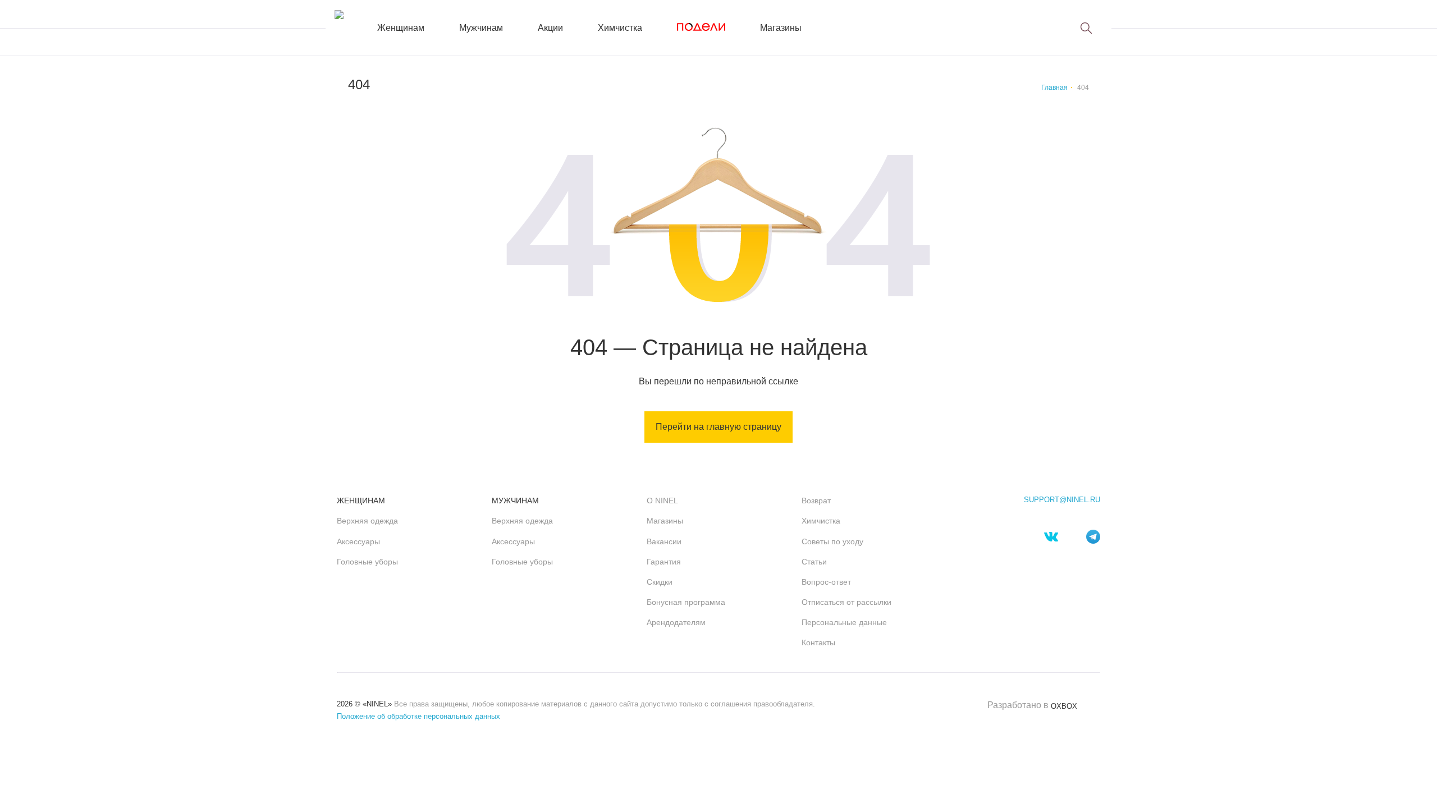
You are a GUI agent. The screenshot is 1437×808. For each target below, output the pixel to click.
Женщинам (400, 28)
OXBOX (1064, 706)
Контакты (818, 642)
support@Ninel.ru (1062, 500)
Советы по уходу (832, 541)
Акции (550, 28)
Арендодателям (676, 622)
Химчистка (620, 28)
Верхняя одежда (367, 520)
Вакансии (664, 541)
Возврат (816, 500)
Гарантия (664, 561)
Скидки (659, 581)
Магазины (781, 28)
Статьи (814, 561)
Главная (1054, 87)
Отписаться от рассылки (846, 602)
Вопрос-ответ (826, 581)
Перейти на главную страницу (718, 426)
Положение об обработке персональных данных (418, 716)
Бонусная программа (686, 602)
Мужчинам (481, 28)
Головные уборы (367, 561)
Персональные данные (844, 622)
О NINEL (662, 500)
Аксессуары (358, 541)
